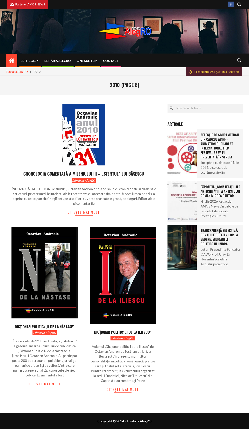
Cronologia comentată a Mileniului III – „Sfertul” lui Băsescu (83, 174)
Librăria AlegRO (83, 180)
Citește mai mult (84, 212)
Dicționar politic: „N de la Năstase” (45, 326)
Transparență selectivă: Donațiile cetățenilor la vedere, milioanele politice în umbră (219, 237)
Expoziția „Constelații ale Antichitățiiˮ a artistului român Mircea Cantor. (220, 191)
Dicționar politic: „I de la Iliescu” (122, 332)
